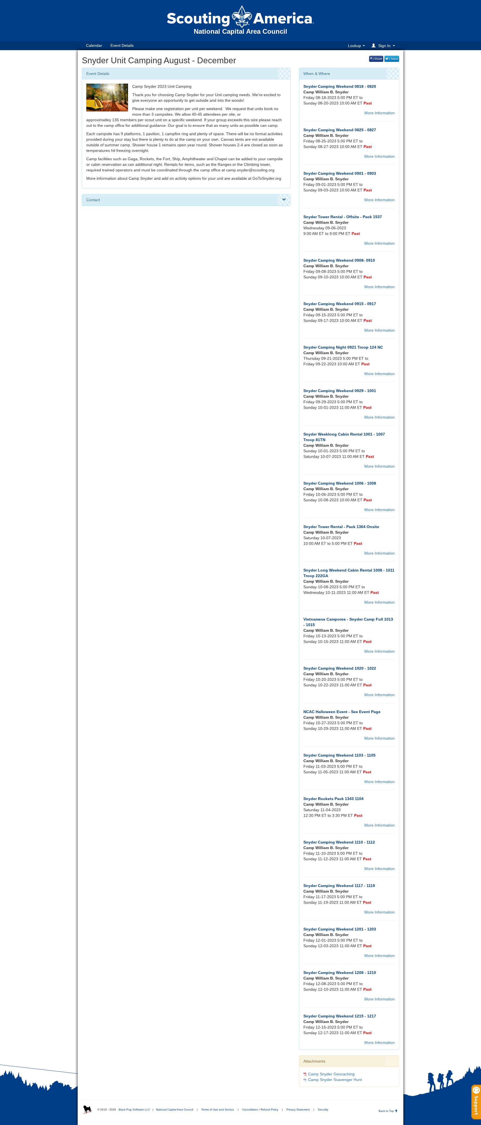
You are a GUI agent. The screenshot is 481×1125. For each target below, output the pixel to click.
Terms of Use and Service (217, 1109)
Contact (93, 200)
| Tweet (393, 58)
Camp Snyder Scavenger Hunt (335, 1079)
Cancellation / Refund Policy (260, 1109)
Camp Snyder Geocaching (331, 1074)
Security (323, 1109)
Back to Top (387, 1110)
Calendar (94, 45)
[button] (384, 45)
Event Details (122, 45)
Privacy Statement (298, 1109)
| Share (377, 58)
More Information (379, 113)
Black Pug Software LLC (134, 1109)
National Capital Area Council (174, 1109)
